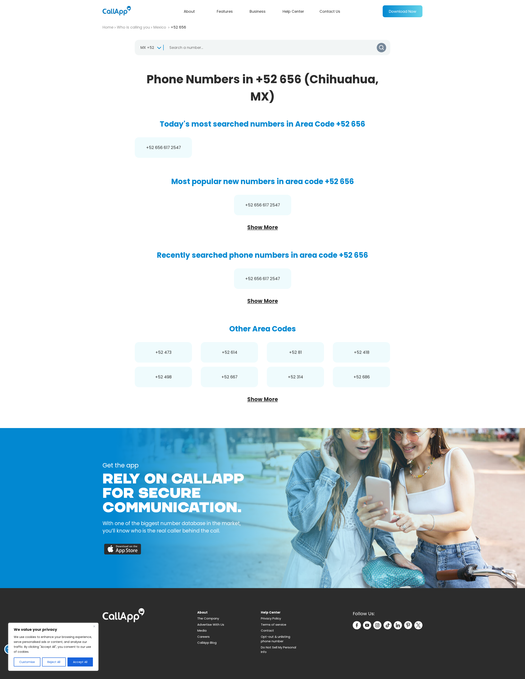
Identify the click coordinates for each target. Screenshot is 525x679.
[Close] (94, 626)
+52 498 (163, 377)
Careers (203, 636)
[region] (53, 647)
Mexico (160, 27)
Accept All (80, 662)
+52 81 (295, 352)
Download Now (402, 11)
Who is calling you (133, 27)
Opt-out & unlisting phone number (275, 639)
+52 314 (295, 377)
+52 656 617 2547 (163, 147)
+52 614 (229, 352)
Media (202, 630)
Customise (27, 662)
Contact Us (330, 11)
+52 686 (361, 377)
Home (108, 27)
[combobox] (149, 47)
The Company (208, 618)
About (189, 11)
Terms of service (273, 624)
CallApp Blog (207, 642)
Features (225, 11)
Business (258, 11)
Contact (267, 630)
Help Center (293, 11)
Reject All (53, 662)
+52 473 (163, 352)
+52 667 (229, 377)
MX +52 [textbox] (147, 47)
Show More (262, 227)
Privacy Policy (271, 618)
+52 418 (361, 352)
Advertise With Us (210, 624)
